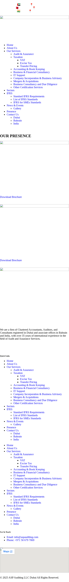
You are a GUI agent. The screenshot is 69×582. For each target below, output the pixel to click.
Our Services (13, 51)
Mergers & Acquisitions (26, 81)
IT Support (19, 75)
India (16, 123)
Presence (11, 111)
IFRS (9, 93)
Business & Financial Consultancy (31, 72)
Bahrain (17, 120)
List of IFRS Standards (25, 99)
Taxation (18, 57)
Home (10, 45)
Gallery (17, 108)
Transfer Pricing (28, 66)
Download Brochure (11, 197)
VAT (22, 60)
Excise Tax (26, 63)
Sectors (10, 90)
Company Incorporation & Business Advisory (37, 78)
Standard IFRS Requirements (28, 96)
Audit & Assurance (23, 54)
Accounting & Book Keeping (29, 69)
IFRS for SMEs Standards (27, 102)
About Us (12, 48)
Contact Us (13, 114)
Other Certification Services (28, 87)
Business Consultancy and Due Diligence (35, 84)
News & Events (15, 105)
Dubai (16, 117)
